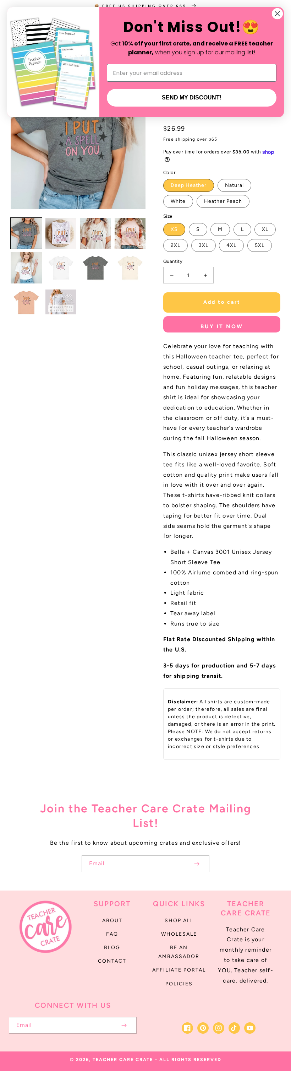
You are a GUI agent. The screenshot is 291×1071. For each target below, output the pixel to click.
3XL (203, 245)
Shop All (179, 921)
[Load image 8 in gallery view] (130, 267)
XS (174, 229)
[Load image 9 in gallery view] (26, 302)
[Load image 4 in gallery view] (130, 233)
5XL (259, 245)
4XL (231, 245)
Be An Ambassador (178, 952)
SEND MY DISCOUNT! (191, 97)
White (178, 201)
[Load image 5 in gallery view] (26, 267)
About (112, 921)
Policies (179, 984)
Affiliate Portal (179, 970)
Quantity (172, 261)
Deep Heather (189, 185)
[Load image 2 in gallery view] (61, 233)
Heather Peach (223, 201)
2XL (175, 245)
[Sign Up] (196, 863)
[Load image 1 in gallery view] (26, 233)
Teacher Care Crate (123, 1059)
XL (265, 229)
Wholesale (179, 934)
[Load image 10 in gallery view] (61, 302)
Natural (234, 185)
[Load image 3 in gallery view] (95, 233)
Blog (112, 948)
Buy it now (222, 326)
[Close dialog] (277, 14)
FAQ (112, 934)
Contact (112, 961)
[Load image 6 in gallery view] (61, 267)
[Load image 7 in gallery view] (95, 267)
